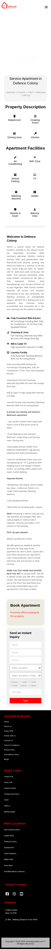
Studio (15, 682)
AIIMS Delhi (8, 859)
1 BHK (24, 682)
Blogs (6, 759)
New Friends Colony (12, 830)
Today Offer (8, 731)
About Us (8, 726)
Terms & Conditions (11, 745)
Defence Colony (10, 842)
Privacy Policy (9, 750)
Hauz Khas (8, 865)
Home (6, 722)
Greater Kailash (10, 788)
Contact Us (8, 740)
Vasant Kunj (8, 777)
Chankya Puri (9, 848)
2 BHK (33, 682)
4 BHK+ (33, 685)
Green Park (8, 782)
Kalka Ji (7, 806)
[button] (46, 7)
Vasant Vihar (9, 836)
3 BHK (14, 685)
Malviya (7, 812)
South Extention (10, 853)
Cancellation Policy (11, 754)
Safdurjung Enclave (11, 794)
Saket (6, 800)
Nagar (12, 812)
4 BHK (24, 685)
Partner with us (10, 736)
